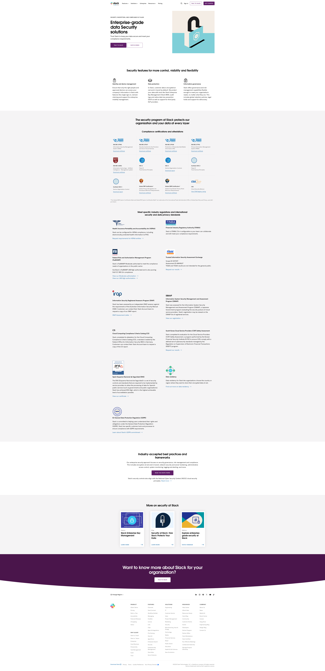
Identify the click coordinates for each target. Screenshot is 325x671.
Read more (165, 481)
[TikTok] (214, 595)
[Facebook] (203, 595)
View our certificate (119, 396)
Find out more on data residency (177, 387)
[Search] (181, 4)
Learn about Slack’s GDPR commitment (126, 432)
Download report (170, 170)
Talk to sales (196, 3)
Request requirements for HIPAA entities (126, 238)
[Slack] (114, 3)
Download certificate (119, 151)
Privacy (125, 664)
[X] (206, 595)
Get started (209, 3)
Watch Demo (135, 45)
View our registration (173, 318)
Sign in (186, 3)
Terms (129, 664)
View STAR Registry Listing (198, 191)
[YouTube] (210, 595)
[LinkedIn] (196, 595)
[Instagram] (199, 595)
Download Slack (115, 664)
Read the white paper (162, 473)
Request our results (172, 269)
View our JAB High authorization (123, 278)
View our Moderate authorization (124, 276)
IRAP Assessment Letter (120, 315)
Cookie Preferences (138, 664)
